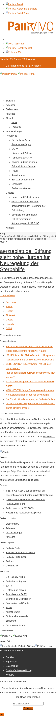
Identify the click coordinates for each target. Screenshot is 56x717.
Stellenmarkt (12, 109)
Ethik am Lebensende (22, 179)
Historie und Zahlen (21, 153)
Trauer (14, 171)
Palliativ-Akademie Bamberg (20, 552)
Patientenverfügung (21, 144)
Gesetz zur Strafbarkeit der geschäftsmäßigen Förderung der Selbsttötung (28, 206)
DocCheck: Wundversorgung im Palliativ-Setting (30, 399)
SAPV (14, 149)
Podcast (10, 561)
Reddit (9, 311)
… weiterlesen (7, 295)
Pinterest (10, 315)
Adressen (11, 105)
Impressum (11, 661)
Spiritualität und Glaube (23, 166)
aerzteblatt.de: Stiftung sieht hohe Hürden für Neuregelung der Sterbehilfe (26, 260)
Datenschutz (12, 666)
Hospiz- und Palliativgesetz (25, 197)
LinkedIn (10, 324)
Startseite (10, 100)
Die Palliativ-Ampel (21, 140)
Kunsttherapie (18, 175)
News (14, 122)
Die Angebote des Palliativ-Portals (23, 66)
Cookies (10, 657)
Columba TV (12, 565)
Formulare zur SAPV (22, 157)
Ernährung (16, 184)
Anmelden (28, 708)
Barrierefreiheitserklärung (19, 670)
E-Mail (9, 328)
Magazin (31, 59)
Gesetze (10, 193)
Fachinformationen (21, 188)
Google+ (10, 319)
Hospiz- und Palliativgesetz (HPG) (23, 512)
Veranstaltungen (14, 131)
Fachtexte (16, 127)
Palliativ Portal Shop (16, 557)
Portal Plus (11, 136)
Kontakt (9, 228)
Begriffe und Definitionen (24, 162)
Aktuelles (10, 114)
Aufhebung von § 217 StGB (25, 223)
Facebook (11, 302)
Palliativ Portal (13, 548)
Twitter (9, 306)
